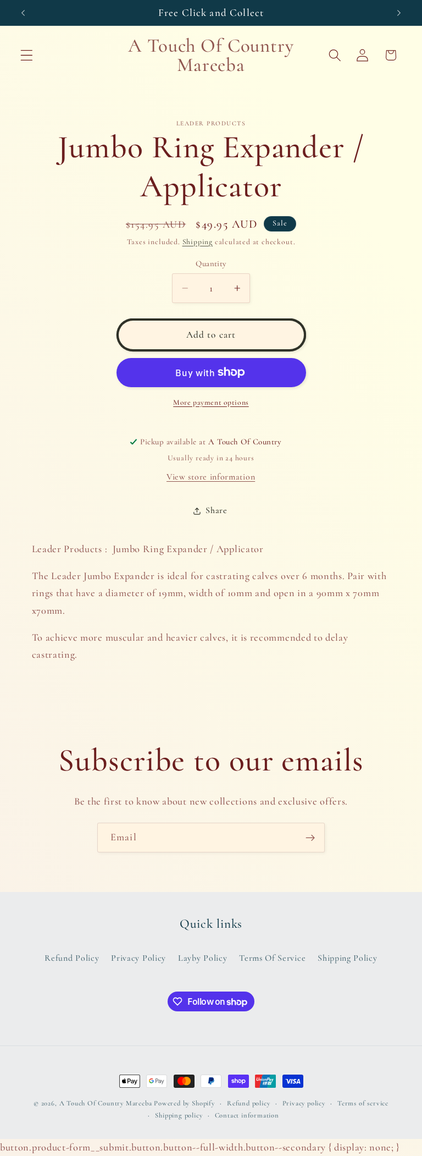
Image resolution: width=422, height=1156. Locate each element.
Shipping (197, 241)
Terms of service (362, 1103)
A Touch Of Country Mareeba (105, 1103)
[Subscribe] (310, 837)
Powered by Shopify (184, 1103)
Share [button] (216, 510)
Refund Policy (72, 958)
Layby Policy (202, 958)
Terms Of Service (272, 958)
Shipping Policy (347, 958)
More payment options (211, 402)
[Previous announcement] (23, 13)
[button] (27, 55)
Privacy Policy (138, 958)
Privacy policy (303, 1103)
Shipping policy (178, 1115)
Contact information (247, 1115)
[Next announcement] (399, 13)
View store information (210, 476)
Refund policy (248, 1103)
